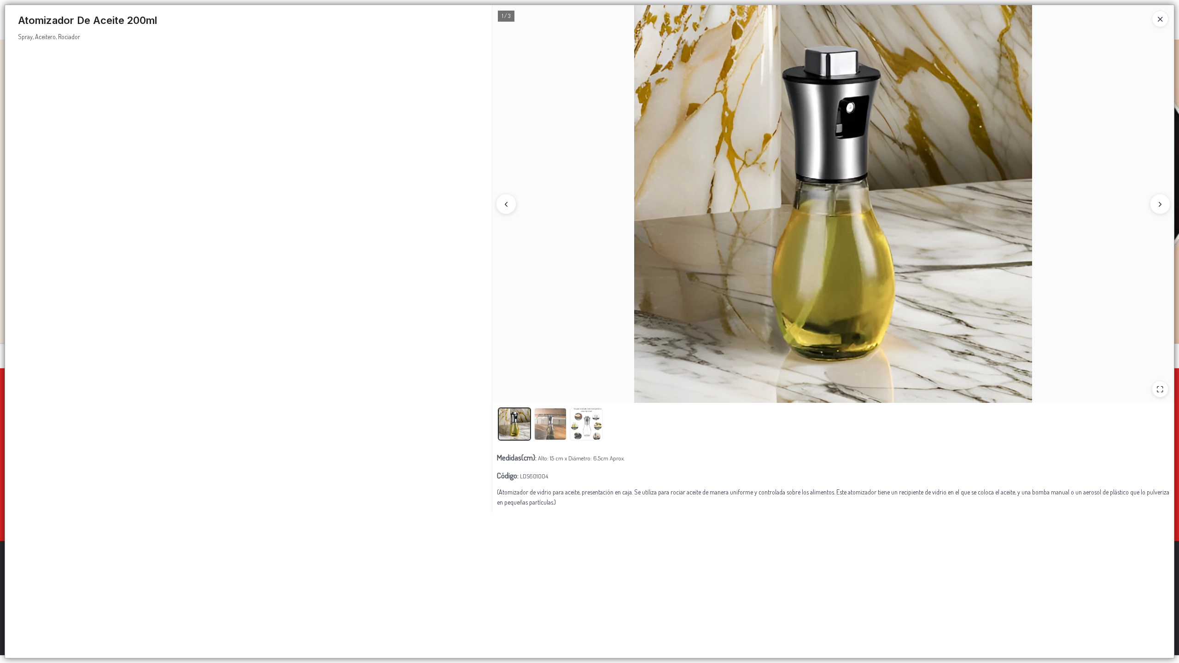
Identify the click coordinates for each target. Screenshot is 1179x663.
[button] (514, 424)
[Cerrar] (1160, 19)
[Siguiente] (1160, 204)
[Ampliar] (1160, 389)
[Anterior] (506, 204)
